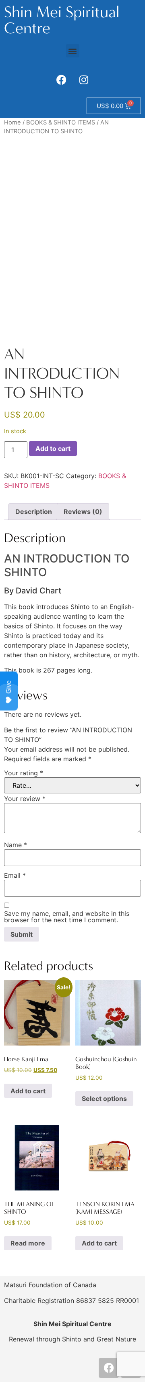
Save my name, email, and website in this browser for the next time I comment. (66, 916)
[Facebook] (62, 79)
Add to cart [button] (28, 1091)
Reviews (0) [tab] (83, 512)
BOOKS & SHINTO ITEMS (60, 122)
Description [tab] (33, 512)
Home (12, 122)
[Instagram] (84, 79)
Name (15, 845)
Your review (25, 798)
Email (15, 875)
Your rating (23, 773)
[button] (72, 50)
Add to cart (52, 448)
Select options (104, 1099)
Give (8, 687)
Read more (27, 1243)
